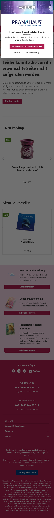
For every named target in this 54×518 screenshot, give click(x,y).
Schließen (17, 53)
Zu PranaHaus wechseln (27, 46)
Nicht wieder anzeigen (32, 53)
